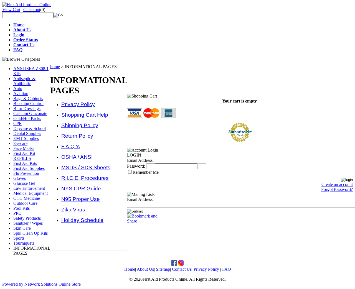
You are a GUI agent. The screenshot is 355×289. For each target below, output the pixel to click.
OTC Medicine (26, 198)
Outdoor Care (25, 203)
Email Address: (140, 160)
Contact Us (182, 269)
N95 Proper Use (80, 199)
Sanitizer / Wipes (28, 223)
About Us (145, 269)
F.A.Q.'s (70, 146)
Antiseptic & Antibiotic (24, 81)
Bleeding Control (28, 103)
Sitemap (163, 269)
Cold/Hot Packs (27, 118)
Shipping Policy (79, 125)
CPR (17, 123)
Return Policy (77, 136)
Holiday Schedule (82, 220)
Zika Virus (73, 210)
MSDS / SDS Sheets (85, 167)
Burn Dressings (26, 108)
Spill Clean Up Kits (30, 233)
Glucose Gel (24, 183)
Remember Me (146, 172)
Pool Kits (21, 208)
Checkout (31, 9)
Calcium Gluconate (30, 113)
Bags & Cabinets (28, 98)
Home (129, 269)
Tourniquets (23, 243)
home (55, 66)
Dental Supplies (27, 133)
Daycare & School (29, 128)
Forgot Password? (337, 189)
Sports (18, 238)
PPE (17, 213)
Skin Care (22, 228)
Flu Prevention (26, 173)
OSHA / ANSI (77, 157)
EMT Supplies (26, 138)
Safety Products (27, 218)
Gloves (19, 178)
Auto (17, 88)
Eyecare (20, 143)
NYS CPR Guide (81, 188)
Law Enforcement (29, 188)
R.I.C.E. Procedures (85, 178)
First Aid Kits (25, 163)
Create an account (337, 184)
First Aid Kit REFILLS (24, 156)
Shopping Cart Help (84, 115)
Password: (136, 166)
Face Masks (23, 148)
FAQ (226, 269)
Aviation (20, 93)
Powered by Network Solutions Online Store (41, 284)
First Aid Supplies (29, 168)
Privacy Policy (78, 104)
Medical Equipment (30, 193)
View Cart (11, 9)
